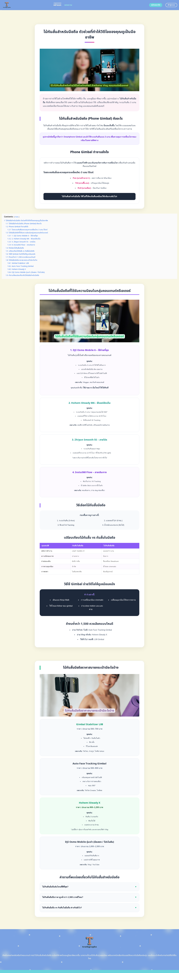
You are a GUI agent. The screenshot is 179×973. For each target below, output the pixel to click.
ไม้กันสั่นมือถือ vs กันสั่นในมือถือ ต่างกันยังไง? (89, 908)
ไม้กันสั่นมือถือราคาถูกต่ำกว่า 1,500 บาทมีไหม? (89, 897)
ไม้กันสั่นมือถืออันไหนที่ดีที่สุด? (89, 887)
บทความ (68, 5)
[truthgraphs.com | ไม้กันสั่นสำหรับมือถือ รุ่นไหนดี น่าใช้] (26, 5)
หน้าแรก (57, 5)
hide (16, 217)
